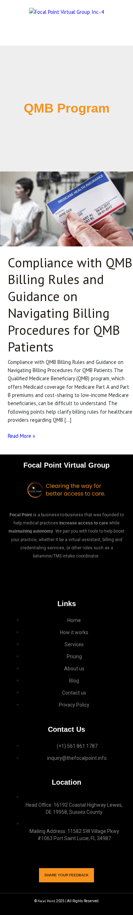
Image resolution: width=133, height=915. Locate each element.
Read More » (21, 435)
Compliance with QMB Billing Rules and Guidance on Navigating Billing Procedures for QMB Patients (70, 304)
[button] (30, 32)
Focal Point (46, 901)
